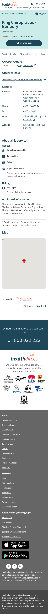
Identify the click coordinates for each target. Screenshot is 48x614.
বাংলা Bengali (7, 522)
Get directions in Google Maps (31, 99)
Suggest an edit (25, 65)
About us (6, 467)
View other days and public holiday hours (22, 79)
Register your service (11, 439)
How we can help (9, 420)
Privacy (5, 448)
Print (43, 306)
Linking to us (7, 429)
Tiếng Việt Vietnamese (11, 536)
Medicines (6, 492)
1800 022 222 (25, 340)
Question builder (9, 507)
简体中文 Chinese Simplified (14, 527)
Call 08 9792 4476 (24, 43)
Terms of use (7, 444)
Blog (4, 478)
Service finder (8, 497)
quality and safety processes (25, 580)
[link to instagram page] (14, 566)
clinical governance (30, 577)
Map (43, 54)
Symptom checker (9, 502)
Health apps (7, 488)
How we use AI (8, 453)
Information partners (11, 434)
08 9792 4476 (29, 106)
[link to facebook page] (8, 566)
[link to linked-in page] (20, 566)
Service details (9, 54)
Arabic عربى (7, 517)
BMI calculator (8, 483)
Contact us (6, 458)
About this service (28, 54)
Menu (42, 3)
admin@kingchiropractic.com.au (34, 118)
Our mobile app (9, 425)
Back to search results (15, 13)
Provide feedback (9, 463)
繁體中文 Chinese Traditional (14, 532)
